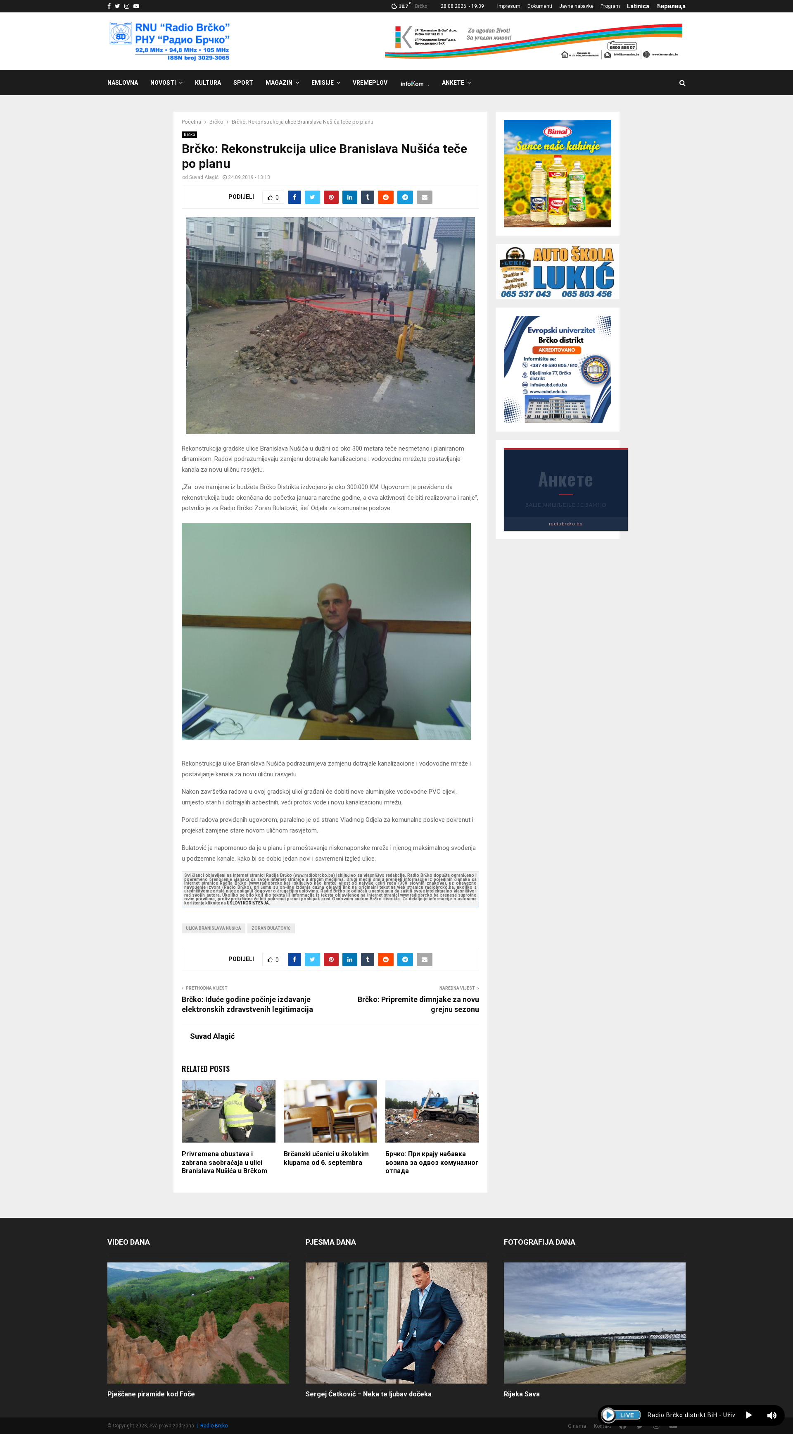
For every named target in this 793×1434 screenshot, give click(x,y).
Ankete (453, 82)
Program (610, 6)
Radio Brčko (214, 1426)
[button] (749, 1415)
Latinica (638, 6)
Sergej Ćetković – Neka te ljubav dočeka (369, 1394)
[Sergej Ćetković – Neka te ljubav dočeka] (396, 1323)
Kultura (208, 82)
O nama (577, 1426)
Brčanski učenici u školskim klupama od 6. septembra (326, 1158)
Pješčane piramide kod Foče (151, 1394)
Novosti (163, 82)
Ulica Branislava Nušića (213, 928)
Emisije (322, 82)
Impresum (508, 6)
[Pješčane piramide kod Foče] (198, 1323)
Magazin (279, 82)
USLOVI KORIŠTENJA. (248, 903)
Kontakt (602, 1426)
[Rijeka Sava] (595, 1323)
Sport (243, 82)
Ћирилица (671, 6)
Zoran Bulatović (271, 928)
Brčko (189, 134)
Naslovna (122, 82)
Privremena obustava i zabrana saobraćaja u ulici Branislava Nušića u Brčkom (224, 1162)
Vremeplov (370, 82)
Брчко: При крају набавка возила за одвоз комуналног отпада (432, 1162)
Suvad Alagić (203, 177)
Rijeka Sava (522, 1394)
